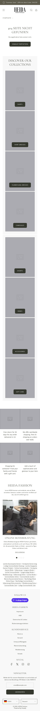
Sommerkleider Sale (10, 585)
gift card (20, 392)
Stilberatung (18, 570)
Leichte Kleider (31, 575)
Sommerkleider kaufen (27, 577)
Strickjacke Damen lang (29, 564)
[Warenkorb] (36, 10)
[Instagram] (23, 664)
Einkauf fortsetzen (20, 44)
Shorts (20, 271)
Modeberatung (7, 575)
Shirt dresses (20, 145)
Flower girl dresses (20, 185)
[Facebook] (11, 664)
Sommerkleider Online (12, 577)
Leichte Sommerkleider (12, 572)
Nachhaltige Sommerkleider (24, 581)
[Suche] (31, 10)
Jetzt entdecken (20, 552)
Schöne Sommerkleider (22, 568)
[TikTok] (28, 664)
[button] (16, 557)
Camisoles (20, 225)
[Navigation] (3, 10)
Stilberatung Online (19, 575)
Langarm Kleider (29, 570)
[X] (17, 664)
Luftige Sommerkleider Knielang (14, 566)
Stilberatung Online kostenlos (12, 583)
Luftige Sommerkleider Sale (27, 585)
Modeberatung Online (29, 583)
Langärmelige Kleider (27, 572)
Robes (20, 311)
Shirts (20, 104)
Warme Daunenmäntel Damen (13, 579)
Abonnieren (20, 692)
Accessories (20, 351)
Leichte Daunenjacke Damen (12, 564)
